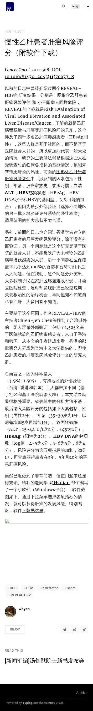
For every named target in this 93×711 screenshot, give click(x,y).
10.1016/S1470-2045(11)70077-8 (39, 76)
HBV (29, 588)
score (71, 588)
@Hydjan (59, 482)
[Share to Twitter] (65, 629)
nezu (51, 703)
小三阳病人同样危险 (57, 102)
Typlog (27, 703)
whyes (24, 608)
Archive (81, 692)
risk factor (50, 588)
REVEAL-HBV (21, 595)
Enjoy (15, 629)
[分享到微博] (74, 629)
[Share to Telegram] (84, 629)
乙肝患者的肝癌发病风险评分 (33, 239)
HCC (13, 588)
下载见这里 (32, 510)
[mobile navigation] (86, 6)
